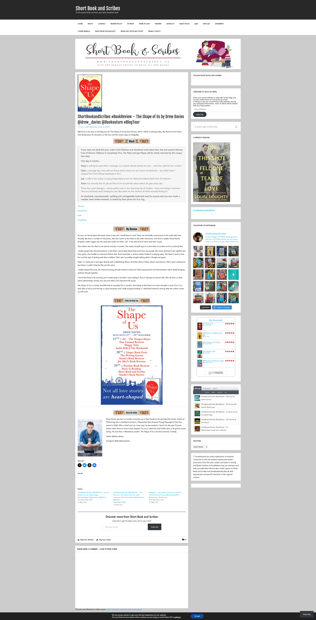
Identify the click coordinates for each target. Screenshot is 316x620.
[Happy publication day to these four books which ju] (198, 251)
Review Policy (116, 23)
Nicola (107, 127)
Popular (198, 388)
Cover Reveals (84, 31)
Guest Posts (184, 23)
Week (213, 392)
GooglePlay (82, 220)
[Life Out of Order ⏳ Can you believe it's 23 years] (233, 286)
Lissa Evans (207, 336)
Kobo (80, 215)
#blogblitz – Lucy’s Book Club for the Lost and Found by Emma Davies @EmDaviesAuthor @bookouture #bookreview (165, 494)
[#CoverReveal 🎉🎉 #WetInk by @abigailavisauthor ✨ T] (233, 274)
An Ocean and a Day (211, 342)
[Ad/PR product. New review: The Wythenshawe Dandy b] (198, 274)
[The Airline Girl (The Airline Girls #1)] (199, 357)
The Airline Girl (209, 351)
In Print (130, 23)
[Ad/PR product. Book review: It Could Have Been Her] (210, 286)
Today (207, 392)
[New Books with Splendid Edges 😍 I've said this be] (222, 286)
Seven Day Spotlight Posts (132, 31)
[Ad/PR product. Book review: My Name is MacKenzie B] (210, 251)
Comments (207, 388)
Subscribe (154, 527)
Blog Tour (83, 539)
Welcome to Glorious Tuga (213, 360)
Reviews (158, 23)
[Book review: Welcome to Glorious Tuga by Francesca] (198, 263)
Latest (215, 388)
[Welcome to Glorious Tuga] (199, 366)
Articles (206, 23)
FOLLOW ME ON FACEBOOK (204, 210)
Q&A (196, 23)
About (90, 23)
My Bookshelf (215, 320)
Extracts (170, 23)
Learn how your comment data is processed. (124, 609)
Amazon (81, 206)
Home (80, 23)
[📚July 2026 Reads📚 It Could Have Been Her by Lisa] (233, 263)
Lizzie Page (207, 353)
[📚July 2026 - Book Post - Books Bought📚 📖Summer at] (222, 263)
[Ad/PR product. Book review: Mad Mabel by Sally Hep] (198, 286)
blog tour (102, 539)
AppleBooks (82, 210)
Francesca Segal (208, 362)
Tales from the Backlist (105, 31)
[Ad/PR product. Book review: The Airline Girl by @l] (233, 251)
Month (219, 392)
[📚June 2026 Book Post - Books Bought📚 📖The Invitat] (198, 298)
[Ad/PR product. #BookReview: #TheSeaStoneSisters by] (222, 298)
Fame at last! (144, 23)
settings (177, 617)
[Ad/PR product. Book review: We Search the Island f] (222, 274)
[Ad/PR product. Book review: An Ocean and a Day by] (222, 251)
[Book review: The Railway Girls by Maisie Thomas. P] (210, 263)
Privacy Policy (154, 31)
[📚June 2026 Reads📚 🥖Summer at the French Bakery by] (210, 298)
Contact (102, 23)
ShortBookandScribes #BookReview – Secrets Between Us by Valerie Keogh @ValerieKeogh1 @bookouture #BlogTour (93, 494)
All (226, 392)
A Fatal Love (208, 323)
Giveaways (219, 23)
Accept (197, 616)
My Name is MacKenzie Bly (212, 334)
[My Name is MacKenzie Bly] (199, 339)
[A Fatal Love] (199, 329)
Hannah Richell (208, 343)
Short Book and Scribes (98, 8)
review (108, 539)
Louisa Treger (207, 325)
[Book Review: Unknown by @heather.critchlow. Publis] (233, 298)
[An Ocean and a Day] (199, 347)
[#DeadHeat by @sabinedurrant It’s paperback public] (210, 274)
